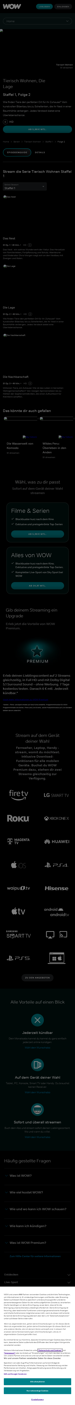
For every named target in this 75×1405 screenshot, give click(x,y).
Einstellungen (37, 1399)
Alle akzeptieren (37, 1381)
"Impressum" (10, 1353)
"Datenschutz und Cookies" (50, 1350)
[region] (37, 1346)
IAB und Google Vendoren (15, 1374)
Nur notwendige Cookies (37, 1390)
